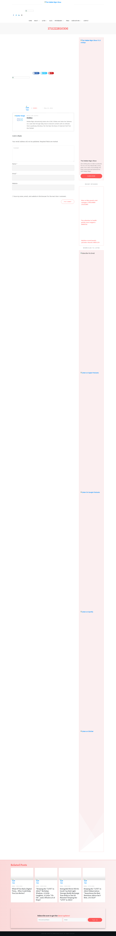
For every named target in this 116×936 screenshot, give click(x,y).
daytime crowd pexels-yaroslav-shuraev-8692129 (91, 236)
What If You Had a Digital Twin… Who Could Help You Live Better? (22, 890)
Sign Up (95, 920)
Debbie (35, 108)
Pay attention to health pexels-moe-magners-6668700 (91, 217)
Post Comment (67, 201)
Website (14, 183)
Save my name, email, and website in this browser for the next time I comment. (40, 196)
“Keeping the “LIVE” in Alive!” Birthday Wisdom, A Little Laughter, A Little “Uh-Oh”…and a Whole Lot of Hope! (45, 894)
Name (14, 164)
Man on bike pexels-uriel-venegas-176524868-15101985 (91, 197)
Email (14, 174)
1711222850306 (58, 28)
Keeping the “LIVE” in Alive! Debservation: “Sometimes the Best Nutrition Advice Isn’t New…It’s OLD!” (92, 893)
